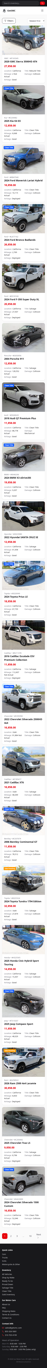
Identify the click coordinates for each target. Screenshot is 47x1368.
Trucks (5, 1257)
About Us (6, 1304)
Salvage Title (7, 1287)
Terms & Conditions (10, 1314)
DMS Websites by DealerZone (23, 1362)
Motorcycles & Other (11, 1264)
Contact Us (6, 1318)
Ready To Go (7, 1281)
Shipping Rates (8, 1311)
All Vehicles (7, 1274)
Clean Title (6, 1291)
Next (38, 1234)
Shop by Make (8, 1277)
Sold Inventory (8, 1294)
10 (30, 1236)
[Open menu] (42, 11)
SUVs (4, 1261)
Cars (4, 1254)
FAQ (4, 1308)
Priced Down (7, 1284)
